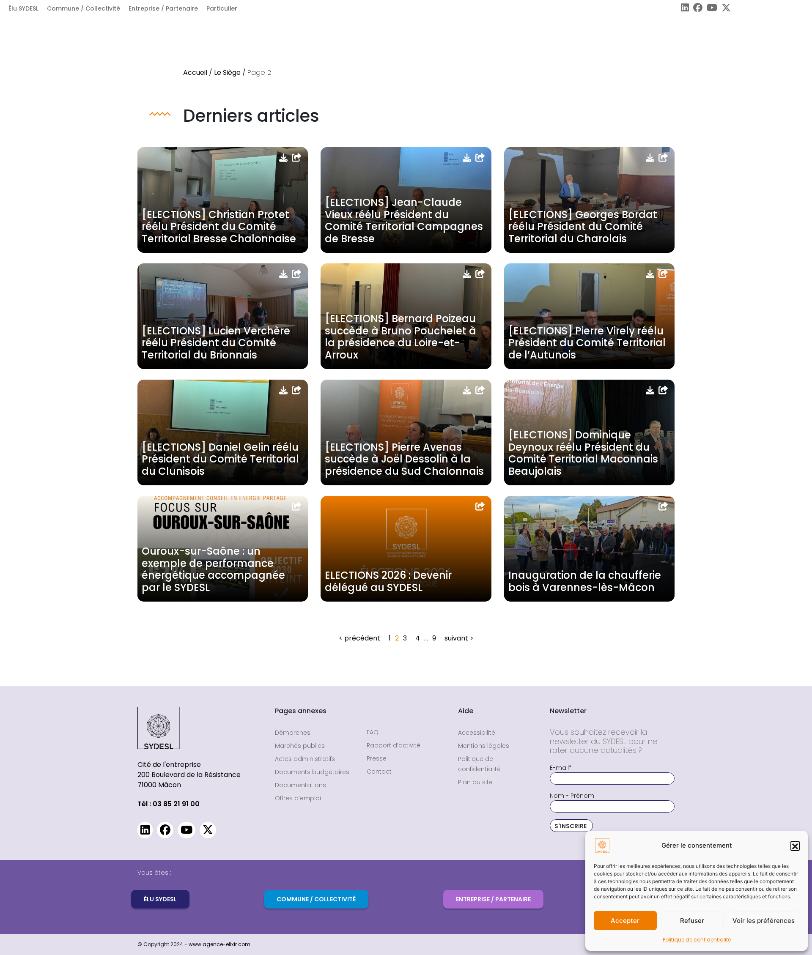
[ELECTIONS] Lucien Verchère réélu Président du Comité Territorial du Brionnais (216, 343)
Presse (377, 758)
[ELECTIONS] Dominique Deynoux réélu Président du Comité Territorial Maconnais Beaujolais (583, 453)
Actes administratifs (305, 759)
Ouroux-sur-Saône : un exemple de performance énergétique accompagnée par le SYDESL (213, 569)
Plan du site (475, 782)
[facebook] (695, 9)
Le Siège (227, 72)
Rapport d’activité (393, 745)
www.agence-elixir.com (219, 944)
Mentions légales (483, 746)
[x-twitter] (724, 9)
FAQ (373, 732)
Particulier (221, 8)
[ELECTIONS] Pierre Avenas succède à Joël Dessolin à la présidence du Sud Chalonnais (404, 459)
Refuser (692, 921)
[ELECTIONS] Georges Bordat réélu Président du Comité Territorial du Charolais (582, 227)
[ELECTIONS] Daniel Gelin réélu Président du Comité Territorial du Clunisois (220, 459)
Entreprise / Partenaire (163, 8)
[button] (795, 845)
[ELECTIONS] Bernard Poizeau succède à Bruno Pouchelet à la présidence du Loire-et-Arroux (400, 337)
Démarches (292, 732)
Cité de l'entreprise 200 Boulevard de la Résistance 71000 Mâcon (189, 775)
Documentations (300, 785)
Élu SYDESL (23, 8)
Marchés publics (300, 746)
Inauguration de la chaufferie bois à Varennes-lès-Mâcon (584, 581)
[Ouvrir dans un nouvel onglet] (297, 157)
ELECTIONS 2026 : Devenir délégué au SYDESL (388, 581)
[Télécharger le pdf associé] (283, 157)
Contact (379, 771)
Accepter (625, 921)
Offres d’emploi (298, 798)
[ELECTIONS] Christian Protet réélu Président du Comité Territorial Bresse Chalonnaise (219, 227)
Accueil (195, 72)
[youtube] (709, 9)
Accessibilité (476, 732)
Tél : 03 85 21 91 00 (168, 804)
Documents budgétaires (312, 772)
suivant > (459, 638)
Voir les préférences (763, 921)
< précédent (359, 638)
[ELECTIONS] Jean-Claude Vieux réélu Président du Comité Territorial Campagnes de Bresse (404, 220)
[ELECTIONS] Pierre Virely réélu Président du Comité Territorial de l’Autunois (587, 343)
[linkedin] (683, 9)
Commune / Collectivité (83, 8)
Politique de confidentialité (697, 939)
